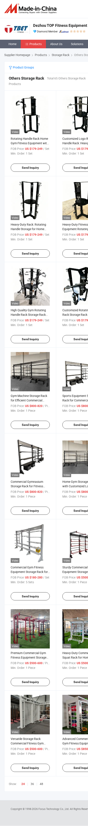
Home (12, 44)
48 (41, 784)
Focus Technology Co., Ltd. (54, 809)
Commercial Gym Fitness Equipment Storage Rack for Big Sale (29, 571)
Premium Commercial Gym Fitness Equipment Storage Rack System (28, 657)
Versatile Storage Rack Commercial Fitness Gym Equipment (27, 743)
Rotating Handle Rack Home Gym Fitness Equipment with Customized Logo (29, 143)
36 (32, 784)
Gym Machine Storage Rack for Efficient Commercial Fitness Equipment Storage (29, 400)
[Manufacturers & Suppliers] (31, 8)
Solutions (77, 44)
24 (23, 784)
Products (35, 44)
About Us (56, 44)
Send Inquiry (30, 167)
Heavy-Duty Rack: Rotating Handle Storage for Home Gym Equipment (28, 228)
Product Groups (23, 67)
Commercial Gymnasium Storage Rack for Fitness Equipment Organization (27, 486)
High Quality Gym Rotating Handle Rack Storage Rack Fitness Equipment (28, 314)
